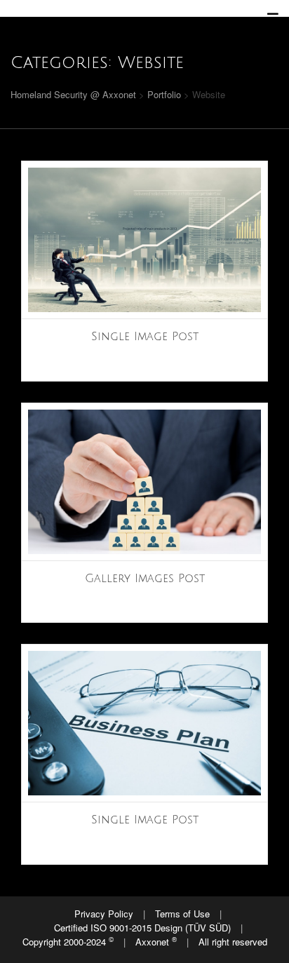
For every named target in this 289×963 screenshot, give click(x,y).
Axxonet (156, 941)
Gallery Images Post (145, 578)
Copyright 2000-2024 (68, 941)
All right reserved (233, 941)
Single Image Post (145, 336)
